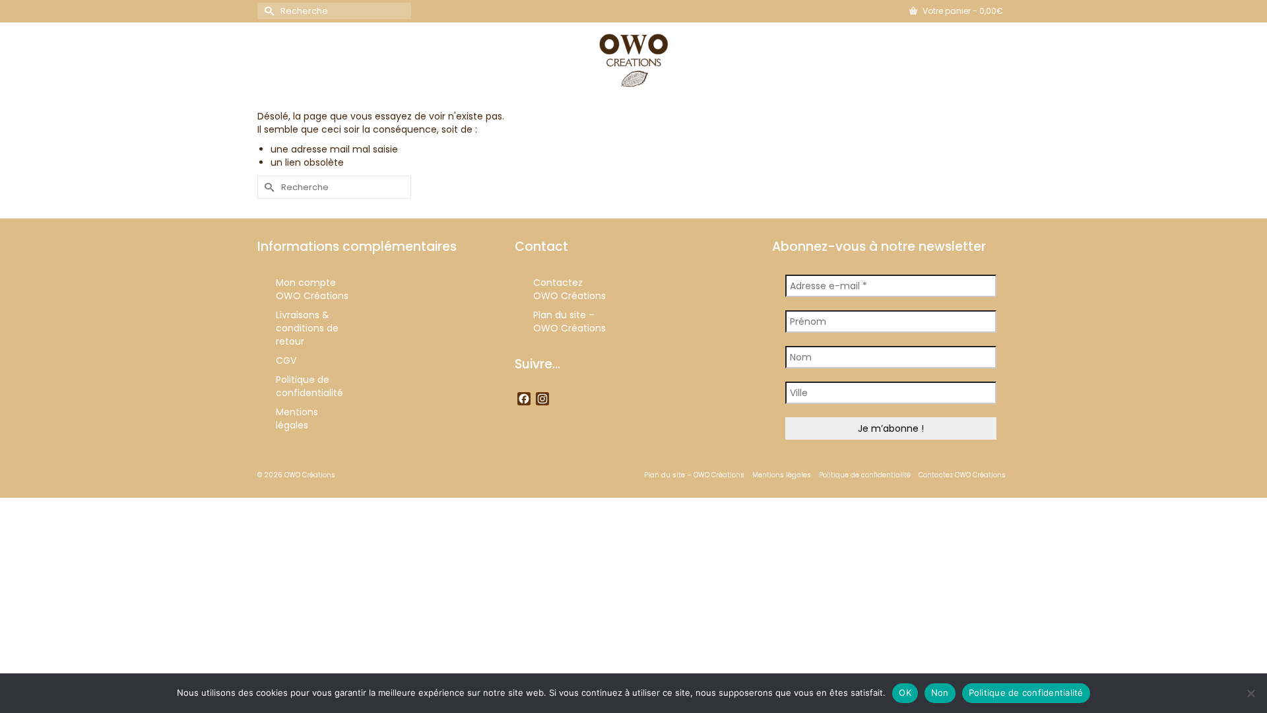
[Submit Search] (267, 11)
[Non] (1250, 693)
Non (940, 692)
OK (905, 692)
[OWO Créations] (633, 60)
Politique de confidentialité (1026, 692)
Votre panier (962, 11)
